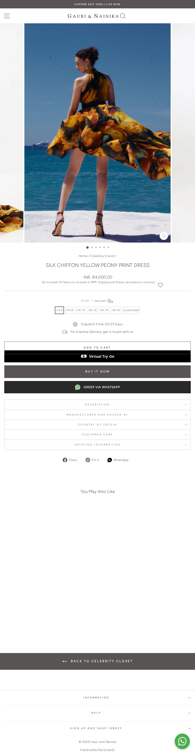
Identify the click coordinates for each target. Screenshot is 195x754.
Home (83, 256)
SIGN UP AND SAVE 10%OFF (96, 728)
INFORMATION (96, 697)
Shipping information (97, 444)
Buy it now (97, 371)
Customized (131, 310)
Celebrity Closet (102, 256)
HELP (96, 712)
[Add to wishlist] (160, 285)
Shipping (103, 282)
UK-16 (116, 310)
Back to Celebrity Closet (101, 661)
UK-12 (92, 310)
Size (94, 300)
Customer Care (97, 434)
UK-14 (104, 310)
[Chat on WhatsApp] (182, 741)
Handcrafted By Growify (97, 750)
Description (97, 404)
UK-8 (69, 310)
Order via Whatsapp (102, 387)
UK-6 (59, 310)
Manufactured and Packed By (97, 414)
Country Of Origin (97, 424)
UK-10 (81, 310)
